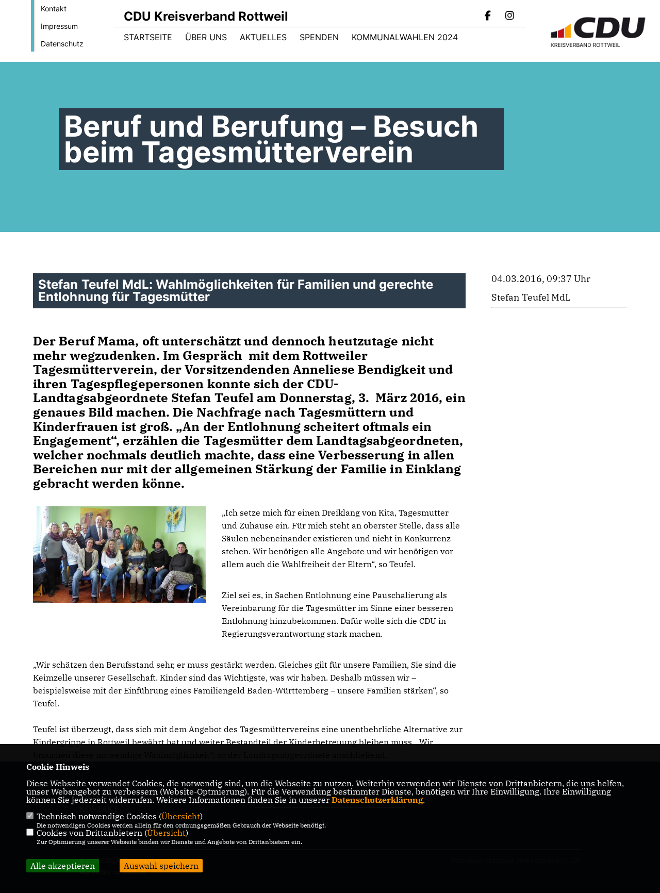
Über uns (206, 37)
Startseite (148, 37)
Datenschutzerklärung (377, 800)
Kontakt (54, 8)
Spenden (319, 37)
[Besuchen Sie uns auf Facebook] (488, 16)
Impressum (59, 26)
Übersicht (180, 816)
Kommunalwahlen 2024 (405, 37)
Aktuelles (263, 37)
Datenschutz (62, 43)
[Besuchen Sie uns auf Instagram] (509, 16)
